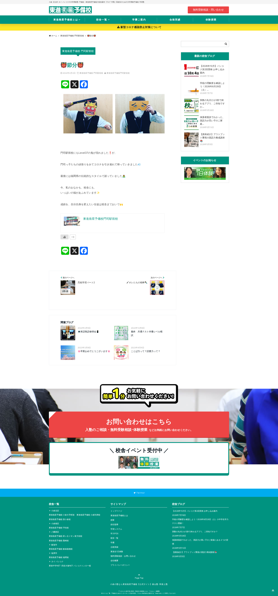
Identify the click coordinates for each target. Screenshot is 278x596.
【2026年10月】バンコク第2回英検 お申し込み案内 (194, 511)
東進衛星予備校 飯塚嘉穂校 (61, 549)
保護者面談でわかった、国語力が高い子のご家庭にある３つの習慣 (200, 542)
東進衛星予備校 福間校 (59, 557)
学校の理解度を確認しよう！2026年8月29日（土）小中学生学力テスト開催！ (200, 521)
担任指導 (114, 524)
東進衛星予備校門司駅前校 (118, 73)
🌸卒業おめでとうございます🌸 (94, 351)
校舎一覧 (101, 19)
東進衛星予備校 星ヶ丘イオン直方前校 (65, 536)
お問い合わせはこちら (139, 425)
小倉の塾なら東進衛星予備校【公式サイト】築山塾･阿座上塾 (139, 584)
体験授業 (211, 19)
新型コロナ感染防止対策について (141, 27)
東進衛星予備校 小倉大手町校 (61, 515)
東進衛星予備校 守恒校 (59, 527)
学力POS (114, 533)
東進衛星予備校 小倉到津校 (88, 515)
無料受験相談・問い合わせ (208, 9)
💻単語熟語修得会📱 (88, 331)
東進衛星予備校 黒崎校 (59, 540)
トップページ (116, 511)
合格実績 (175, 19)
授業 (112, 520)
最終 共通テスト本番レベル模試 (146, 333)
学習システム (116, 529)
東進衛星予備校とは (65, 19)
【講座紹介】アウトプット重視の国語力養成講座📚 (194, 552)
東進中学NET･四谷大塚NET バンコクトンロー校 (70, 565)
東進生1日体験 (117, 551)
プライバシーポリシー (120, 565)
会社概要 (114, 560)
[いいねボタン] (64, 237)
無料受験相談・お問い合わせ (123, 556)
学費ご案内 (139, 19)
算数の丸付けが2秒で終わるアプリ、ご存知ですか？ (195, 531)
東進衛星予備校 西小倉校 (60, 519)
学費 (112, 542)
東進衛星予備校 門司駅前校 (91, 73)
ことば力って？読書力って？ (145, 351)
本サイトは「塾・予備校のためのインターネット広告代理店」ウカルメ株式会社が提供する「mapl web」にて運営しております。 (139, 593)
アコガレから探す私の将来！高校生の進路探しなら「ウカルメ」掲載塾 (139, 591)
